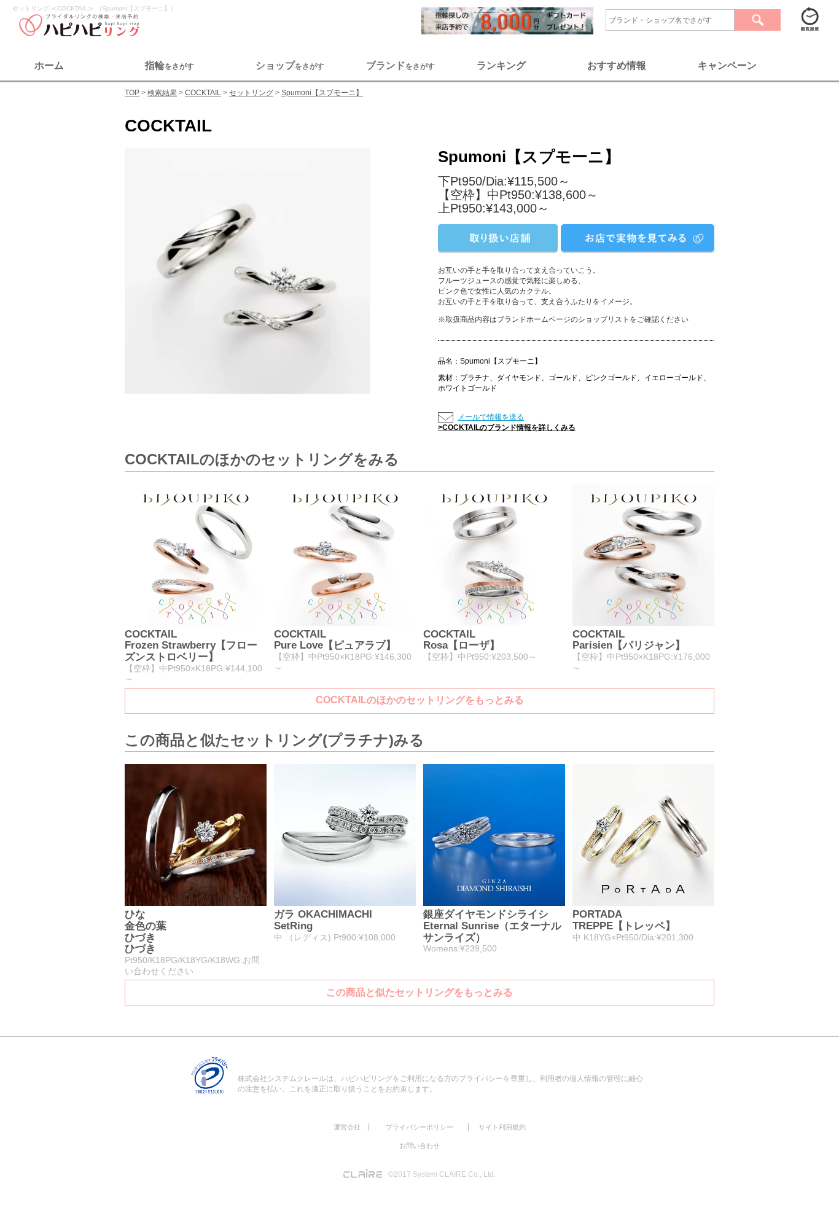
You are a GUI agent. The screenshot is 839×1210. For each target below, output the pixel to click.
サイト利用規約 (502, 1127)
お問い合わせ (419, 1145)
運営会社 (347, 1127)
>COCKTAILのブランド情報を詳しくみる (507, 427)
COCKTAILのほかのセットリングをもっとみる (420, 700)
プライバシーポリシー (419, 1127)
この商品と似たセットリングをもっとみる (419, 992)
